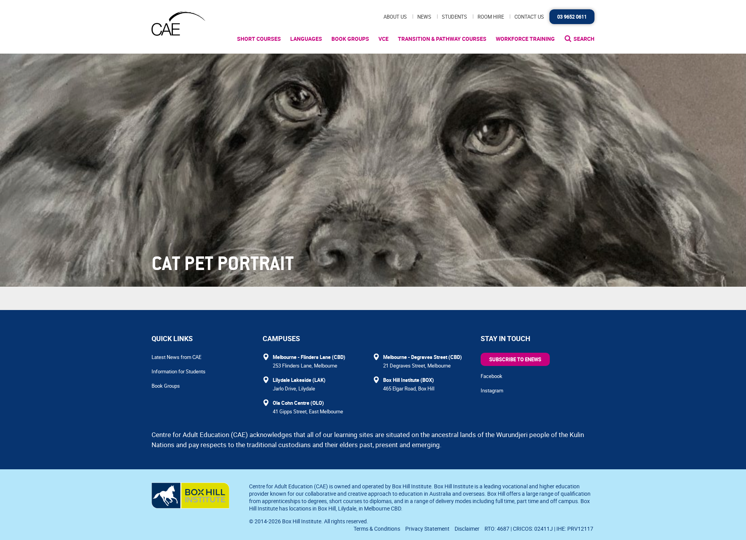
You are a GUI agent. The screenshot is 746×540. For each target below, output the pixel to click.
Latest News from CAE (176, 357)
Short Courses (259, 38)
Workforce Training (525, 38)
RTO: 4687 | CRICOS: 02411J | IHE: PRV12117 (539, 528)
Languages (306, 38)
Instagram (492, 390)
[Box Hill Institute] (190, 506)
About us (395, 16)
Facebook (491, 376)
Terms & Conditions (377, 528)
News (424, 16)
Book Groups (350, 38)
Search (583, 38)
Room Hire (491, 16)
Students (454, 16)
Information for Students (179, 371)
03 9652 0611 (572, 16)
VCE (383, 38)
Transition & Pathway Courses (442, 38)
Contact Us (529, 16)
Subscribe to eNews (515, 359)
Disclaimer (467, 528)
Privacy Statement (427, 528)
